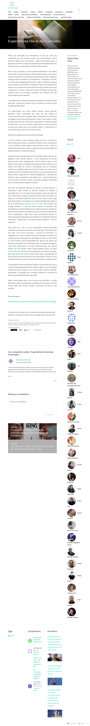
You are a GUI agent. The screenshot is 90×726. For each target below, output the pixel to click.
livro (10, 324)
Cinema (32, 12)
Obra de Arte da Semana (29, 14)
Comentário (49, 415)
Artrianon (13, 8)
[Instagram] (72, 144)
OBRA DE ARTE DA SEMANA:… (37, 676)
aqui (27, 312)
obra (21, 324)
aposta (11, 323)
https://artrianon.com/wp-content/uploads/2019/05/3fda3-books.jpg (32, 302)
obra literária (29, 324)
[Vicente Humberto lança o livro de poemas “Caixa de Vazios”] (55, 687)
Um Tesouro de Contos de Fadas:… (37, 688)
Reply (55, 381)
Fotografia (49, 12)
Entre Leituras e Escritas (16, 17)
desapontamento (25, 323)
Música (40, 12)
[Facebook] (68, 144)
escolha (35, 323)
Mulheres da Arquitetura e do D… (37, 664)
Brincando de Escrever (50, 17)
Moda (10, 14)
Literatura (24, 12)
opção (37, 324)
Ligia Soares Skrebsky (23, 360)
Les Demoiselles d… (37, 672)
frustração (52, 323)
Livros (16, 324)
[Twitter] (70, 144)
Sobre (17, 14)
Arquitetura (59, 12)
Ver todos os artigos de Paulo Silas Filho (74, 118)
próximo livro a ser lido (34, 204)
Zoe (34, 637)
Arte (9, 12)
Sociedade (69, 12)
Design (16, 12)
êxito (16, 323)
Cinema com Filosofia (34, 17)
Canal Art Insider (66, 17)
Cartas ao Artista (59, 14)
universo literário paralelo (16, 251)
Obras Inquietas (45, 14)
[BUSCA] (79, 10)
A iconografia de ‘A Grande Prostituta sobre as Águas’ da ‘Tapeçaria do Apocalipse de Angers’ (54, 698)
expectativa (43, 323)
